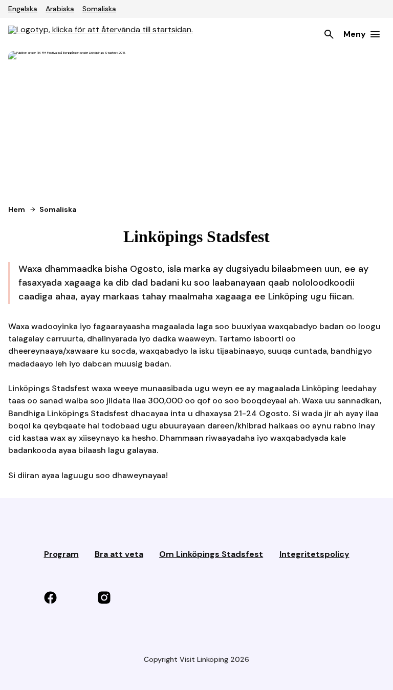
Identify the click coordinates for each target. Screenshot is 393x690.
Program (61, 554)
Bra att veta (119, 554)
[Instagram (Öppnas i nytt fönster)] (119, 598)
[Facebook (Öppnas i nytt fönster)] (66, 598)
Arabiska (60, 8)
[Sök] (329, 34)
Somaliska (99, 8)
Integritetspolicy (314, 554)
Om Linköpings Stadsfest (211, 554)
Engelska (22, 8)
